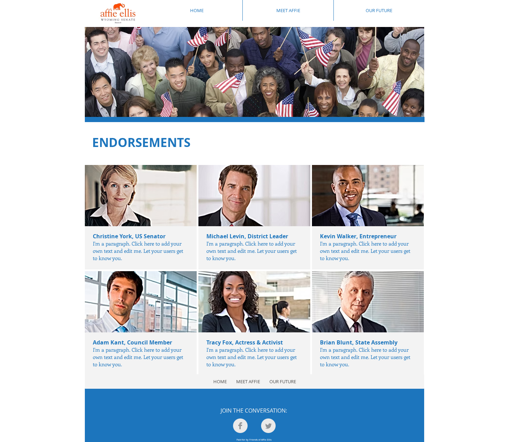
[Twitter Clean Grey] (268, 425)
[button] (141, 217)
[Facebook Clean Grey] (240, 425)
